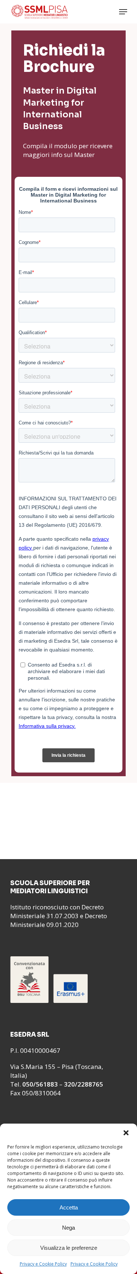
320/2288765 (83, 1084)
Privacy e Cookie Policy (43, 1264)
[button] (126, 1132)
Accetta (69, 1207)
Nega (68, 1227)
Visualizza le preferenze (68, 1248)
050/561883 (40, 1084)
